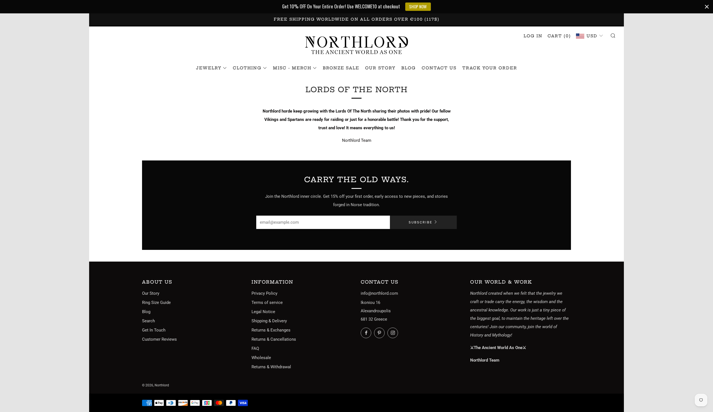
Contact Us (439, 67)
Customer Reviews (159, 339)
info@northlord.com (379, 293)
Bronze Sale (341, 67)
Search (148, 320)
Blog (408, 67)
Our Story (380, 67)
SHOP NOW (418, 6)
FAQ (255, 348)
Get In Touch (153, 330)
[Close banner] (706, 6)
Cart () (559, 35)
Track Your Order (489, 67)
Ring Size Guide (156, 302)
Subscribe (420, 222)
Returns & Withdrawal (271, 366)
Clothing (247, 67)
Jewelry (208, 67)
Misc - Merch (292, 67)
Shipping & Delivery (269, 320)
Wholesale (261, 357)
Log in (533, 35)
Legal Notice (263, 311)
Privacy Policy (264, 293)
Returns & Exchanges (270, 330)
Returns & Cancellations (273, 339)
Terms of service (267, 302)
